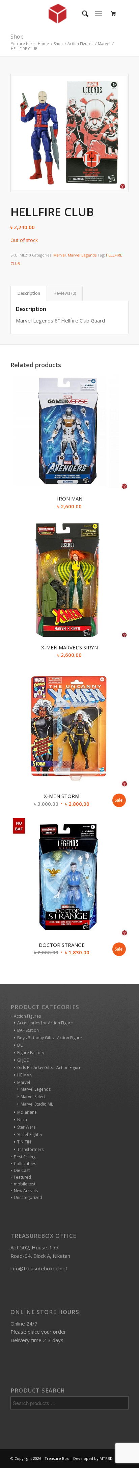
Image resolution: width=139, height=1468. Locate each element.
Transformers (30, 1149)
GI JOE (23, 1060)
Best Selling (24, 1157)
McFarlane (27, 1112)
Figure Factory (30, 1052)
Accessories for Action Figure (45, 1023)
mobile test (24, 1184)
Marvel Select (33, 1096)
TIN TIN (24, 1142)
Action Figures (27, 1016)
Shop (17, 36)
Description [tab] (29, 293)
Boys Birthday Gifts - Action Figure (49, 1038)
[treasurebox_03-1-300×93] (57, 13)
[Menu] (98, 13)
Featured (22, 1177)
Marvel (59, 255)
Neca (22, 1119)
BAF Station (28, 1030)
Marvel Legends (82, 255)
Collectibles (25, 1163)
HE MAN (24, 1075)
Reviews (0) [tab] (65, 293)
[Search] (81, 13)
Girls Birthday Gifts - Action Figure (49, 1067)
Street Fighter (30, 1134)
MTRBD (106, 1458)
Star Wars (26, 1127)
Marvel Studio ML (37, 1104)
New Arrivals (26, 1191)
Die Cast (22, 1170)
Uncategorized (28, 1197)
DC (20, 1045)
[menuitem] (81, 13)
